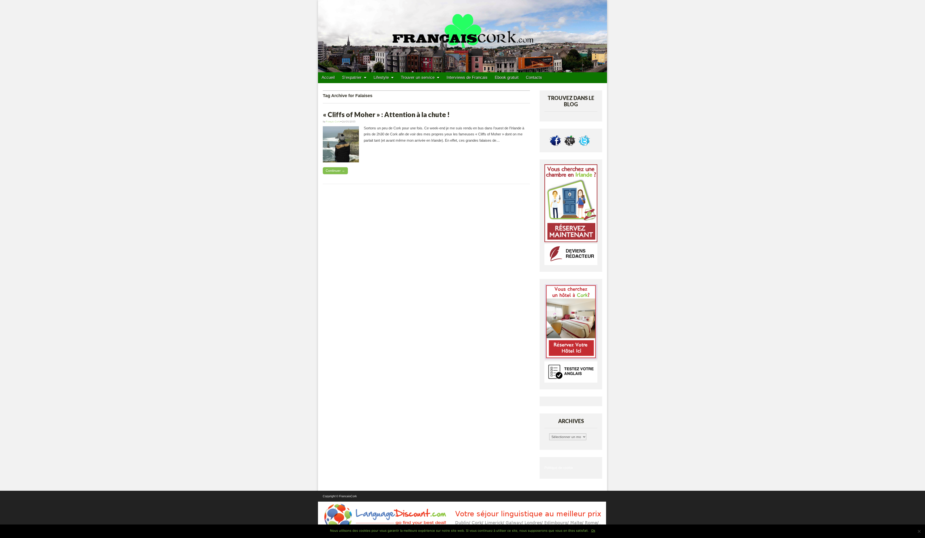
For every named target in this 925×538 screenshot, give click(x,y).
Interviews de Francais (467, 77)
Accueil (328, 77)
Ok (593, 530)
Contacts (534, 77)
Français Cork (333, 121)
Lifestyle (381, 77)
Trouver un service (418, 77)
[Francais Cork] (462, 36)
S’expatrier (352, 77)
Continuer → (335, 171)
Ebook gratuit (507, 77)
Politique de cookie (558, 468)
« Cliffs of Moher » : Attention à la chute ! (386, 114)
